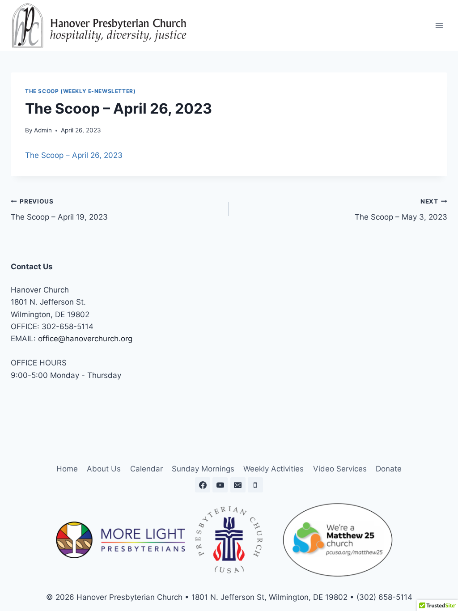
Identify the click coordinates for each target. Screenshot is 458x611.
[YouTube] (220, 484)
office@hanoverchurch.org (85, 338)
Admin (43, 130)
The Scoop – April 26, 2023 (74, 155)
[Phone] (255, 484)
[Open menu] (439, 25)
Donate (389, 468)
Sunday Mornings (203, 468)
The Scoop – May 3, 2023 (401, 209)
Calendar (146, 468)
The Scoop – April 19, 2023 (59, 209)
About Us (104, 468)
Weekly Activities (273, 468)
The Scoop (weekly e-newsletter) (80, 91)
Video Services (340, 468)
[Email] (238, 484)
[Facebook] (202, 484)
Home (67, 468)
